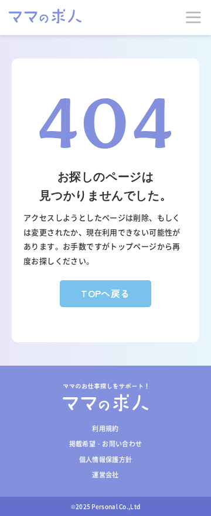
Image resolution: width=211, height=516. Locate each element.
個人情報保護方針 (105, 460)
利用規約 (105, 429)
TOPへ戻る (105, 293)
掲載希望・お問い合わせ (105, 444)
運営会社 (105, 475)
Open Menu (193, 17)
